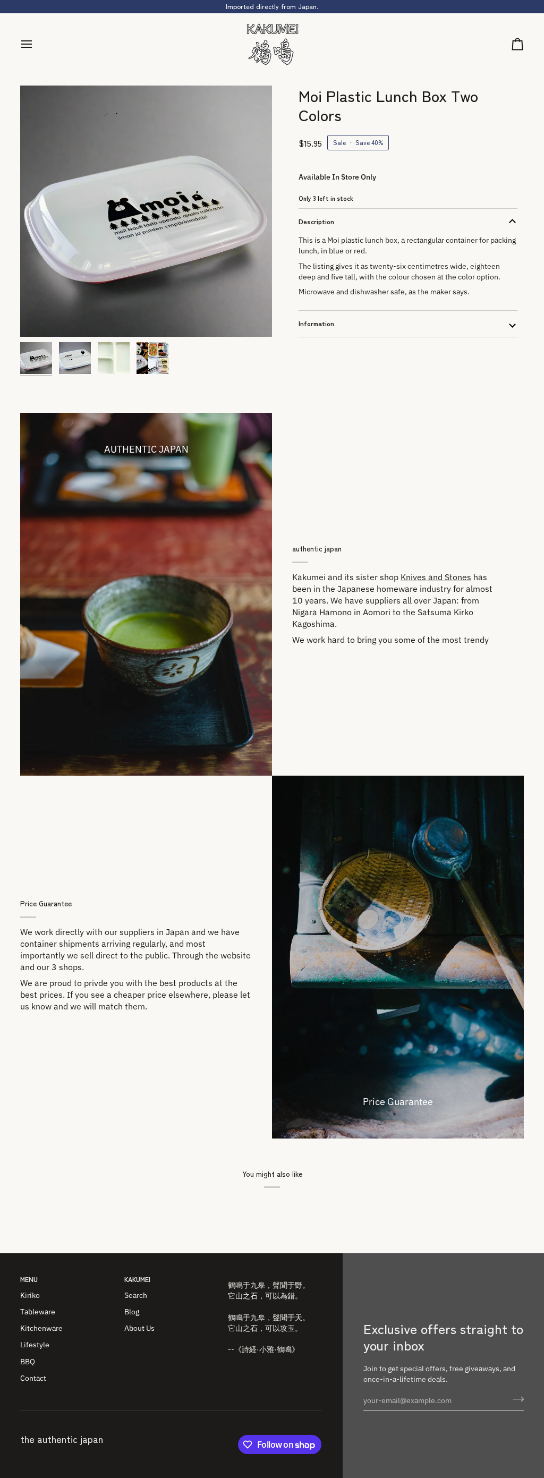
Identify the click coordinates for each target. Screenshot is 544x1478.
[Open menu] (36, 44)
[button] (274, 1277)
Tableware (37, 1311)
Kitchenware (41, 1328)
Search (135, 1295)
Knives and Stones (436, 577)
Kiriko (30, 1295)
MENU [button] (29, 1279)
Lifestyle (34, 1344)
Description (316, 221)
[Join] (515, 1399)
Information (316, 323)
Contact (33, 1378)
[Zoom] (146, 211)
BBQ (27, 1361)
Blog (131, 1311)
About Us (139, 1328)
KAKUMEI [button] (137, 1279)
